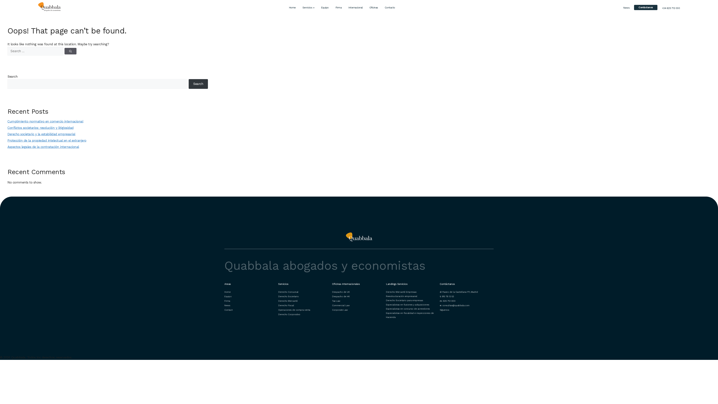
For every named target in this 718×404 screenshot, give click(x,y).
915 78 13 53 (448, 296)
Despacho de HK (341, 296)
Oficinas (373, 7)
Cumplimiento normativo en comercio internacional (45, 121)
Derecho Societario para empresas (404, 300)
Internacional (355, 7)
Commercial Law (340, 305)
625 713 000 (449, 301)
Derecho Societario (288, 296)
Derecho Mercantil (288, 301)
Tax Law (336, 301)
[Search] (70, 51)
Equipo (325, 7)
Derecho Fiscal (286, 305)
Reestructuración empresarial (401, 296)
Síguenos (444, 310)
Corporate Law (340, 310)
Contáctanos (646, 7)
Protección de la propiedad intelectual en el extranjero (46, 140)
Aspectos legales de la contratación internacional (43, 147)
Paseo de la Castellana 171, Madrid (460, 292)
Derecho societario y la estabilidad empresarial (41, 134)
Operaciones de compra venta (294, 310)
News (626, 7)
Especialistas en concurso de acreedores (408, 308)
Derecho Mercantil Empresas (401, 292)
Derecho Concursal (288, 292)
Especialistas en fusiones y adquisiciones (407, 304)
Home (292, 7)
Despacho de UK (341, 292)
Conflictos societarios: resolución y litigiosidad (40, 128)
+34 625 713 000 (671, 8)
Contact (228, 310)
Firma (338, 7)
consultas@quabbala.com (456, 305)
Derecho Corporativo (289, 314)
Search (12, 76)
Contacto (390, 7)
